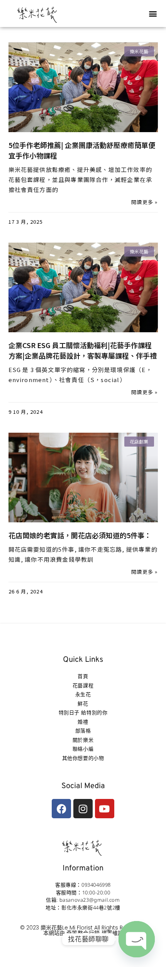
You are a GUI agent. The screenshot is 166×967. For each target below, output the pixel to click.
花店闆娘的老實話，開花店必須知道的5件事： (79, 535)
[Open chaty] (137, 939)
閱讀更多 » (144, 201)
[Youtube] (104, 808)
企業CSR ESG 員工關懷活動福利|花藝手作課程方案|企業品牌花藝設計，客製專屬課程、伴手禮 (82, 350)
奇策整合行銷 (83, 932)
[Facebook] (61, 808)
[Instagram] (83, 808)
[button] (152, 13)
